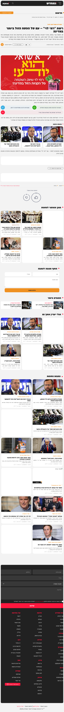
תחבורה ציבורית (15, 652)
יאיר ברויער (20, 706)
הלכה (61, 619)
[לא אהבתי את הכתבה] (26, 197)
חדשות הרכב (16, 646)
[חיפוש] (13, 3)
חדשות (56, 17)
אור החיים (60, 616)
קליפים (40, 690)
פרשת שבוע (59, 626)
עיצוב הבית (60, 660)
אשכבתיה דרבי (37, 643)
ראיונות (40, 693)
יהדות (40, 622)
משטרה (39, 629)
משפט (18, 629)
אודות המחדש (16, 677)
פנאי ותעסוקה (59, 663)
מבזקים (18, 674)
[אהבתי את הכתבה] (36, 197)
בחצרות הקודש (37, 646)
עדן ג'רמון (36, 706)
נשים (61, 657)
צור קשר (17, 680)
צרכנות (40, 670)
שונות (61, 629)
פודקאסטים (59, 677)
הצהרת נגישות (16, 666)
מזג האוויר (17, 622)
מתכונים (60, 653)
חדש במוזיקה (38, 684)
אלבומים (39, 680)
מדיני (40, 626)
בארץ (40, 616)
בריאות (40, 663)
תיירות (18, 635)
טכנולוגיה (39, 666)
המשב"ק (60, 643)
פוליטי (40, 632)
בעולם (40, 619)
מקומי (18, 626)
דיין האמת (39, 652)
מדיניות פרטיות (16, 663)
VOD (62, 671)
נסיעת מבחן (16, 649)
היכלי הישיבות (38, 656)
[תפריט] (59, 3)
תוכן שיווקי (39, 673)
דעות (18, 616)
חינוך (61, 650)
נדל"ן (18, 632)
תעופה (18, 656)
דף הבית (61, 17)
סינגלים (39, 687)
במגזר (40, 649)
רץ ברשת (60, 680)
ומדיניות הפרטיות (39, 601)
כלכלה (55, 185)
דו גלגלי (18, 643)
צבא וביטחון (38, 635)
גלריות (61, 639)
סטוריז (61, 674)
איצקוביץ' (60, 636)
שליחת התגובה (32, 290)
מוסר (61, 622)
